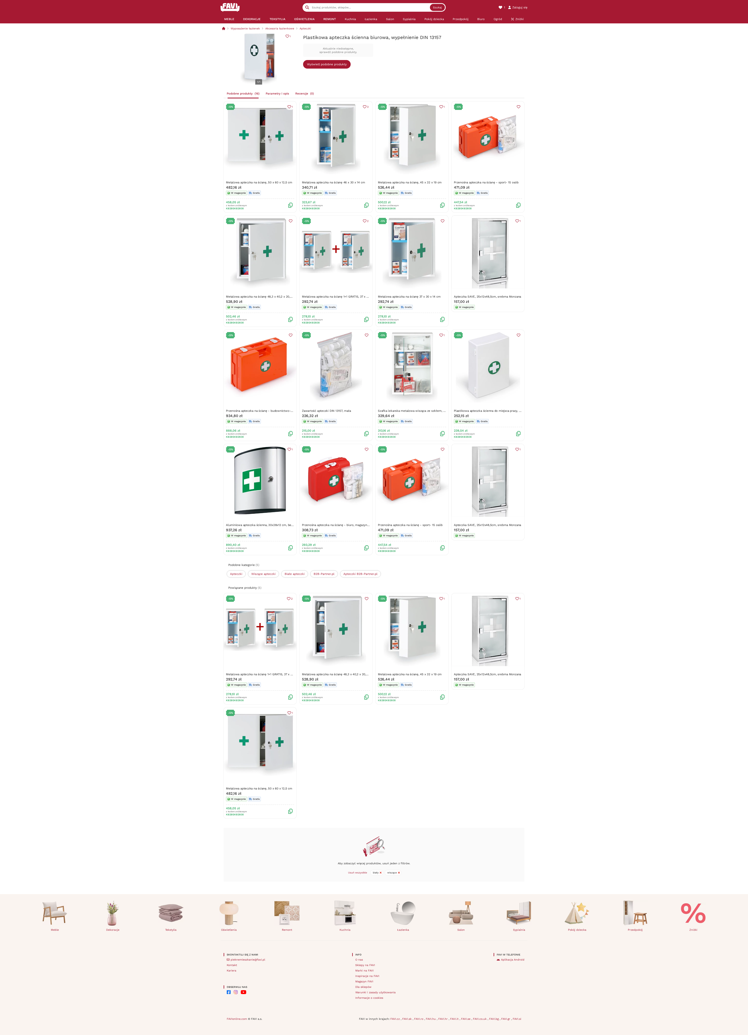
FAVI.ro (419, 1018)
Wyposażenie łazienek (245, 28)
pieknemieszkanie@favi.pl (248, 959)
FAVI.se (466, 1018)
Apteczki (305, 28)
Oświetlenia (229, 929)
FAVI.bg (494, 1018)
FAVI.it (455, 1018)
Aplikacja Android (512, 959)
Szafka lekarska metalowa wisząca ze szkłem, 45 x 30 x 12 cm (421, 411)
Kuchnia (345, 929)
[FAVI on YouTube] (243, 992)
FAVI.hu (431, 1018)
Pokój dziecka (577, 929)
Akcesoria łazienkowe (279, 28)
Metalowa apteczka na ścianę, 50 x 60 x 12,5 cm (259, 182)
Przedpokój (635, 929)
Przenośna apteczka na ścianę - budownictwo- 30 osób (264, 411)
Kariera (231, 970)
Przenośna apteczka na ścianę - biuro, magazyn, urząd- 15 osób (345, 525)
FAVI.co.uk (480, 1018)
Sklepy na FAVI (365, 965)
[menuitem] (229, 19)
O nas (359, 959)
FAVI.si (517, 1018)
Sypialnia (519, 929)
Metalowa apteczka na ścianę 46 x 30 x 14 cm (333, 182)
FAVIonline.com (237, 1018)
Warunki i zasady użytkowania (375, 992)
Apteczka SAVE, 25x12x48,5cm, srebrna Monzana (487, 296)
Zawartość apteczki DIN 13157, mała (326, 411)
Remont (287, 929)
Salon (461, 929)
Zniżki (693, 929)
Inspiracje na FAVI (367, 976)
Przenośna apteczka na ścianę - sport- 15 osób (486, 182)
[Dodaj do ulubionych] (518, 107)
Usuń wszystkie (357, 872)
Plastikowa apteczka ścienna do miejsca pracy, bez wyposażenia (498, 411)
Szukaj (437, 7)
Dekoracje (112, 929)
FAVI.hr (443, 1018)
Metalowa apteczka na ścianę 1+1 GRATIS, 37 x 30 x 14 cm (341, 296)
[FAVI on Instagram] (236, 992)
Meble (55, 929)
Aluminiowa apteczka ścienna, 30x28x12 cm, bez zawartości (267, 525)
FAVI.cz (395, 1018)
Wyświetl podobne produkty (327, 64)
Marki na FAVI (364, 970)
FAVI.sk (407, 1018)
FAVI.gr (506, 1018)
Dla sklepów (363, 986)
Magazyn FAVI (364, 981)
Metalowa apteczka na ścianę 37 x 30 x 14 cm (409, 296)
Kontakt (232, 965)
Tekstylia (170, 929)
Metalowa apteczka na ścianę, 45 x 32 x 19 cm (410, 182)
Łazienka (403, 929)
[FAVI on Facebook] (229, 992)
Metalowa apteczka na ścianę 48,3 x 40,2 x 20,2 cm (261, 296)
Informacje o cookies (369, 997)
